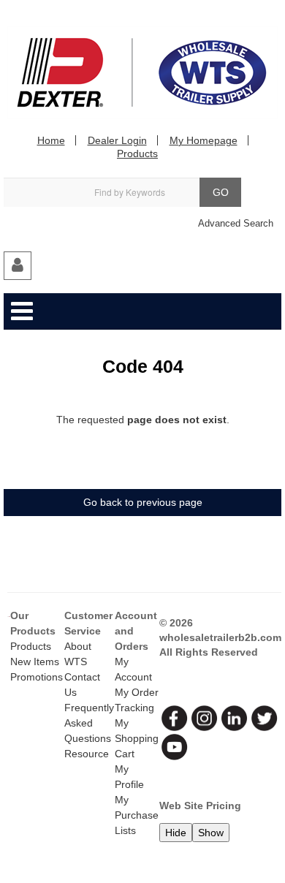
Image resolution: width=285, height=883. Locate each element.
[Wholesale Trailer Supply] (142, 72)
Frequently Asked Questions (89, 723)
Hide (175, 832)
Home (51, 140)
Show (211, 832)
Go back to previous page (142, 502)
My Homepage (204, 140)
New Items (34, 661)
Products (137, 153)
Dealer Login (117, 140)
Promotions (36, 677)
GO (221, 192)
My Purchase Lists (137, 815)
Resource (86, 753)
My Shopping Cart (137, 738)
